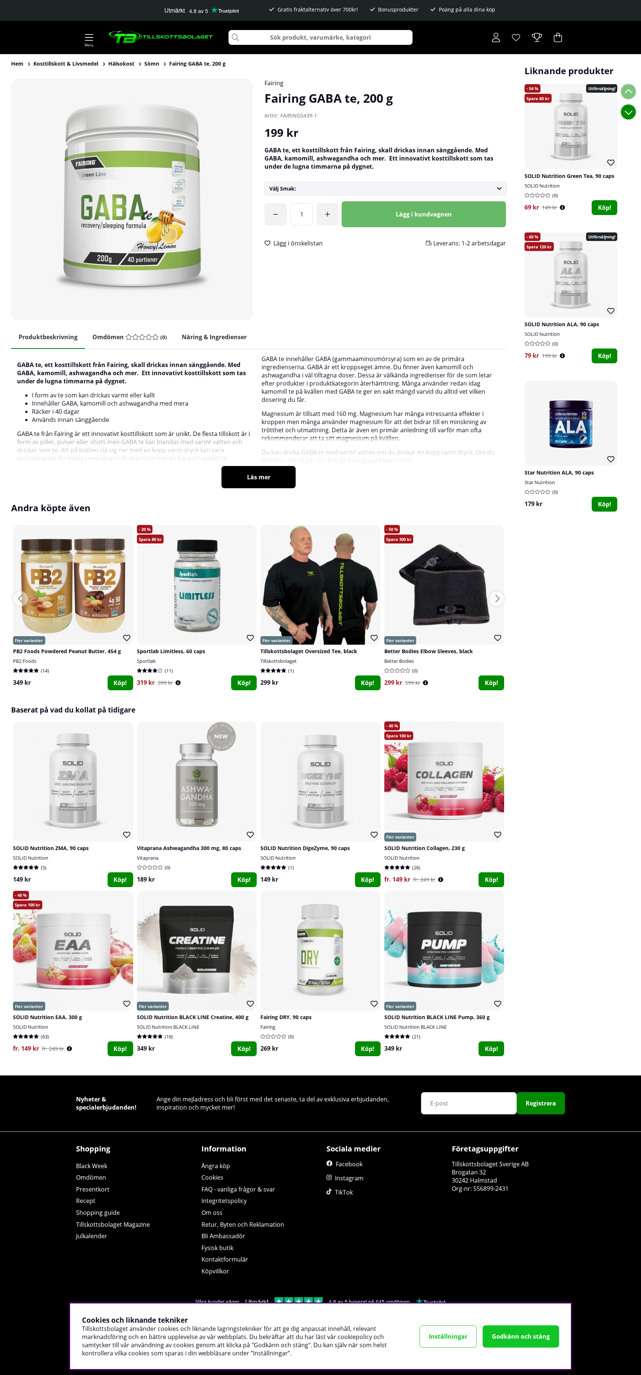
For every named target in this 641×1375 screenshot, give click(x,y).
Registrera (541, 1103)
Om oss (212, 1213)
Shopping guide (98, 1213)
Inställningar (448, 1336)
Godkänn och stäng (521, 1336)
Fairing (273, 83)
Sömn (151, 63)
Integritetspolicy (224, 1201)
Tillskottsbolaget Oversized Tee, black (308, 651)
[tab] (129, 337)
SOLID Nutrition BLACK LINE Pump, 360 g (437, 1017)
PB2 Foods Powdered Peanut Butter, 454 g (67, 651)
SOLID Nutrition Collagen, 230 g (424, 848)
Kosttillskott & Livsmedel (65, 63)
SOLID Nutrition (542, 185)
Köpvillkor (215, 1271)
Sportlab (146, 661)
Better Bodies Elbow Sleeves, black (428, 651)
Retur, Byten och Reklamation (242, 1224)
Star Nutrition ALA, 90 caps (559, 472)
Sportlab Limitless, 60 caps (171, 651)
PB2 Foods (24, 661)
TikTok (344, 1192)
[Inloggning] (496, 37)
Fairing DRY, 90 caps (286, 1017)
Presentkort (92, 1189)
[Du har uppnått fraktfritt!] (275, 214)
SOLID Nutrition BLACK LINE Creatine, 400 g (193, 1017)
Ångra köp (215, 1166)
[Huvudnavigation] (89, 37)
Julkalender (91, 1236)
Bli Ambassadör (223, 1236)
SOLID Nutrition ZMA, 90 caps (51, 848)
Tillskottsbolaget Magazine (113, 1224)
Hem (17, 63)
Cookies (212, 1177)
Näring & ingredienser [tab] (214, 337)
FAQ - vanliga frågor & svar (238, 1189)
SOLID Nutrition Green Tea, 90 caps (569, 175)
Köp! (604, 208)
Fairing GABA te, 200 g (197, 63)
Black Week (91, 1166)
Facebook (349, 1164)
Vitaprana (147, 858)
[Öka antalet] (327, 214)
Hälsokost (121, 63)
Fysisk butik (217, 1248)
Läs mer (258, 477)
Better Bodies (399, 661)
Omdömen (91, 1177)
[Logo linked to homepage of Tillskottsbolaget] (161, 37)
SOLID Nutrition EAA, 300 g (47, 1017)
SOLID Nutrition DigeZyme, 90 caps (305, 848)
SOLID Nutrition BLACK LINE (168, 1027)
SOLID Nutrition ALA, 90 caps (562, 324)
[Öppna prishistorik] (562, 207)
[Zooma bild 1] (132, 199)
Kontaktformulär (224, 1259)
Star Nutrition (540, 482)
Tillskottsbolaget (278, 661)
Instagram (349, 1178)
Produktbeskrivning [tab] (48, 337)
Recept (85, 1201)
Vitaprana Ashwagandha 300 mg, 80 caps (189, 848)
